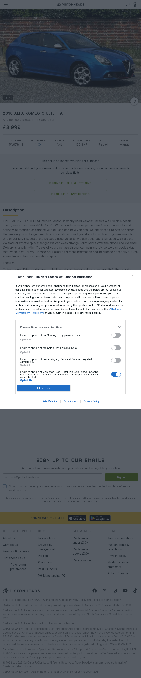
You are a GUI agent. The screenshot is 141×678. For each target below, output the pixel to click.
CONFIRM (44, 388)
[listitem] (70, 327)
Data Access (70, 401)
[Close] (133, 277)
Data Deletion (50, 401)
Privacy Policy (91, 401)
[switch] (116, 335)
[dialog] (70, 339)
